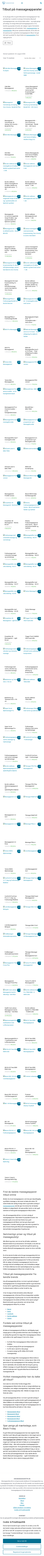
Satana (9, 1318)
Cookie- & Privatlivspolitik (22, 1510)
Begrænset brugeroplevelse (22, 1552)
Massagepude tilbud (13, 1418)
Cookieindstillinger (22, 1546)
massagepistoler (32, 28)
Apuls (9, 1311)
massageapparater (9, 1206)
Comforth (10, 1314)
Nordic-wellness (12, 1316)
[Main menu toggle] (22, 3)
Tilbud (22, 1500)
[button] (41, 3)
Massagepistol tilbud (13, 1416)
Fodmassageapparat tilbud (15, 1421)
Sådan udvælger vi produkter (22, 1507)
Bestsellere (22, 1498)
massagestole (7, 30)
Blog (22, 1503)
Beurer (9, 1309)
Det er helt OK (22, 1541)
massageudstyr (31, 35)
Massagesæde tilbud (13, 1412)
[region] (22, 1537)
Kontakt (22, 1505)
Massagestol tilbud (13, 1414)
